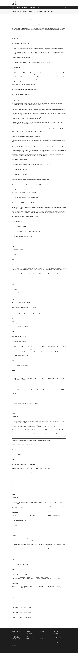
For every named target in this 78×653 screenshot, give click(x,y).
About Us (41, 633)
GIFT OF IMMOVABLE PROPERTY (59, 637)
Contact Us (41, 638)
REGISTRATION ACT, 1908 (58, 640)
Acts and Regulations (18, 7)
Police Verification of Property (58, 633)
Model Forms (26, 7)
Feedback (41, 636)
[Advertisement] (49, 2)
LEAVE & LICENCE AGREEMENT (58, 639)
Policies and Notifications (34, 7)
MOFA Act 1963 (56, 642)
